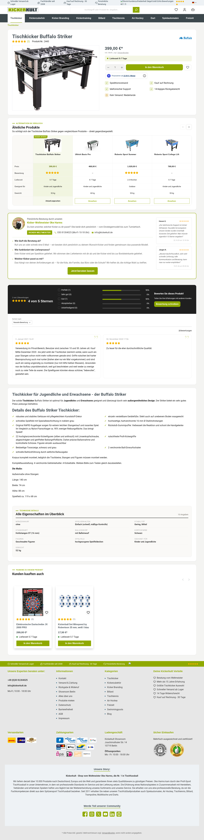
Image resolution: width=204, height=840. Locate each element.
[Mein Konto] (184, 10)
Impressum (64, 718)
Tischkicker (112, 678)
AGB (61, 714)
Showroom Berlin (67, 691)
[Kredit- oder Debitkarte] (60, 747)
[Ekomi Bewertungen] (178, 751)
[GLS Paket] (21, 740)
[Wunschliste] (176, 10)
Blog (109, 714)
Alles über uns (65, 696)
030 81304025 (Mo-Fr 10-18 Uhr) (73, 232)
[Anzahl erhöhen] (122, 67)
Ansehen (92, 201)
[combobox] (101, 10)
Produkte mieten (67, 700)
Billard (110, 691)
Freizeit (110, 705)
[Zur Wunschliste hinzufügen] (187, 67)
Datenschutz (65, 705)
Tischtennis (113, 696)
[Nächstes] (189, 127)
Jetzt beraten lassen (82, 270)
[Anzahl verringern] (108, 67)
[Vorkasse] (78, 754)
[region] (55, 78)
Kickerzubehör (114, 682)
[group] (55, 78)
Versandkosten (123, 53)
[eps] (60, 754)
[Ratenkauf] (82, 740)
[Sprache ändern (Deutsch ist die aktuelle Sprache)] (194, 2)
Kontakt (62, 678)
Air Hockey (112, 700)
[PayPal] (60, 740)
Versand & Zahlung (68, 682)
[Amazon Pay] (87, 754)
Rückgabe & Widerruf (69, 687)
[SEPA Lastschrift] (91, 747)
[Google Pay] (93, 740)
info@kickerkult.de (104, 232)
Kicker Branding (115, 687)
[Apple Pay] (71, 747)
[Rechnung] (70, 740)
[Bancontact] (81, 747)
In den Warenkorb (154, 67)
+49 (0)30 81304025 (18, 680)
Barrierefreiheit (66, 709)
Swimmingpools (115, 709)
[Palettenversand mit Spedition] (31, 740)
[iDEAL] (69, 754)
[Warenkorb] (192, 10)
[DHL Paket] (12, 740)
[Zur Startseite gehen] (23, 9)
